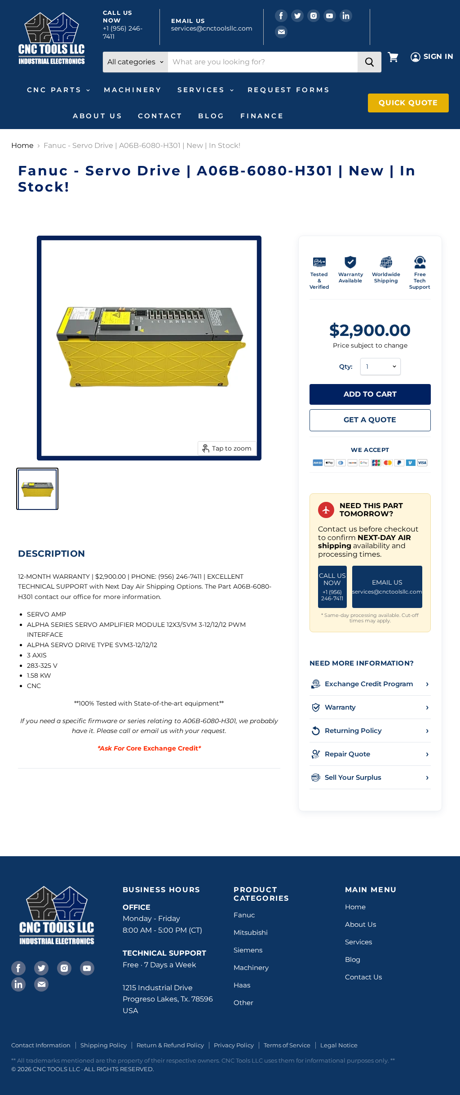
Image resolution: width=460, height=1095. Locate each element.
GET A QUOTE (370, 420)
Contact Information (41, 1045)
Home (22, 146)
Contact (160, 116)
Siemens (248, 950)
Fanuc (244, 915)
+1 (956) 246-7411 (122, 32)
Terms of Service (287, 1045)
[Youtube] (86, 967)
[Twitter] (40, 967)
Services (203, 89)
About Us (98, 116)
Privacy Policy (234, 1045)
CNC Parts (56, 89)
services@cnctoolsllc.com (211, 28)
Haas (242, 985)
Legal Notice (339, 1045)
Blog (211, 116)
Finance (262, 116)
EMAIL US (387, 586)
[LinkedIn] (17, 983)
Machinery (133, 89)
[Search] (369, 62)
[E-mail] (40, 983)
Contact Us (363, 977)
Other (243, 1002)
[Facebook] (17, 967)
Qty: (345, 366)
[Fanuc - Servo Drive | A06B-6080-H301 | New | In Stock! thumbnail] (37, 489)
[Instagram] (63, 967)
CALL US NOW (332, 587)
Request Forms (289, 89)
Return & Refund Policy (170, 1045)
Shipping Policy (103, 1045)
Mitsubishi (251, 932)
